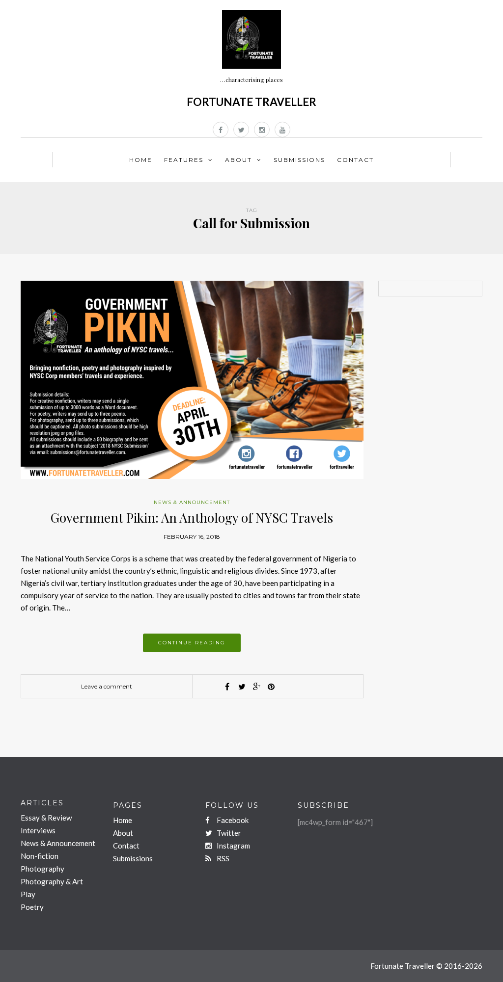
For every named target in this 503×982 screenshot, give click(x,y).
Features (183, 159)
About (238, 159)
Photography (42, 868)
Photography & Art (52, 881)
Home (140, 159)
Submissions (299, 159)
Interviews (38, 830)
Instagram (232, 845)
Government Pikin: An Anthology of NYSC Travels (192, 517)
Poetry (32, 906)
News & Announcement (192, 502)
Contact (355, 159)
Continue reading (191, 642)
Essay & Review (46, 817)
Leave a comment (106, 686)
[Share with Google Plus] (256, 686)
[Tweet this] (242, 686)
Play (28, 894)
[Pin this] (271, 686)
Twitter (228, 832)
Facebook (232, 820)
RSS (222, 858)
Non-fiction (39, 855)
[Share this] (227, 686)
